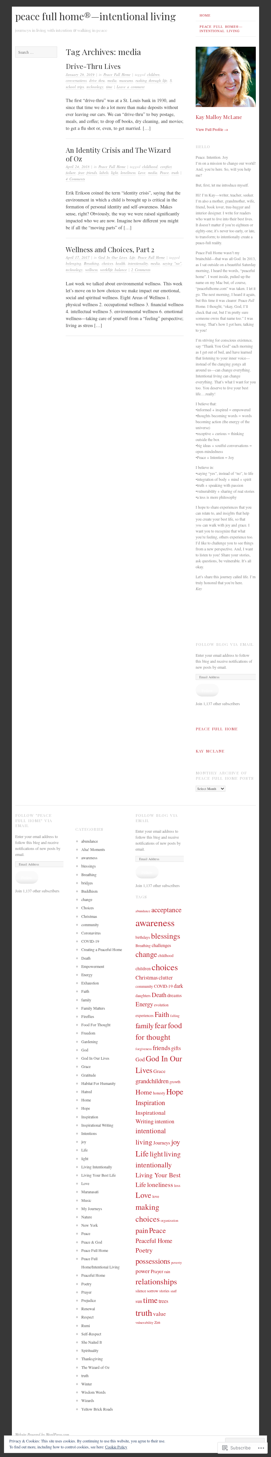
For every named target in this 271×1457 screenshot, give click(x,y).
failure (71, 172)
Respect (87, 1316)
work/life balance (113, 269)
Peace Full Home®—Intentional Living (221, 28)
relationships (156, 1281)
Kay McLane (210, 751)
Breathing (91, 263)
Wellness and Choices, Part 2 (110, 249)
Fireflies (87, 1016)
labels (103, 172)
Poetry (86, 1283)
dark (178, 985)
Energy (87, 974)
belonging (73, 263)
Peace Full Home (117, 74)
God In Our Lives (112, 257)
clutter (166, 977)
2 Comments (140, 269)
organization (169, 1220)
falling (174, 1015)
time (109, 86)
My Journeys (91, 1208)
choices (107, 263)
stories (164, 1290)
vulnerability (144, 1322)
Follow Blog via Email (224, 644)
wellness (91, 269)
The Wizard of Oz (95, 1367)
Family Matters (93, 1008)
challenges (161, 945)
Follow (207, 690)
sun (139, 1301)
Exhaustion (90, 982)
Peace (164, 172)
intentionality (138, 263)
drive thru (97, 80)
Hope (85, 1108)
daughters (143, 995)
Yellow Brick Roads (97, 1409)
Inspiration (89, 1116)
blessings (88, 866)
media (112, 80)
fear (81, 172)
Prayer (86, 1292)
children (153, 74)
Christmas (89, 916)
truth (175, 172)
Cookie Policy (116, 1446)
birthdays (143, 937)
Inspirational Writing (97, 1125)
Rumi (85, 1325)
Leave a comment (130, 86)
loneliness (128, 172)
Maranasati (89, 1191)
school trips (75, 86)
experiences (145, 1015)
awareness (89, 857)
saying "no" (172, 263)
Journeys (161, 1143)
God (84, 1049)
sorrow (152, 1290)
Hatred (86, 1091)
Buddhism (89, 891)
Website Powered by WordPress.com (42, 1434)
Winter (86, 1383)
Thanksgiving (92, 1358)
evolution (161, 1004)
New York (89, 1225)
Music (86, 1200)
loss (177, 1185)
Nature (86, 1216)
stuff (173, 1291)
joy (83, 1141)
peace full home (217, 728)
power (143, 1271)
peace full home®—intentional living (95, 16)
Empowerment (92, 966)
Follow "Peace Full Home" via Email (33, 820)
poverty (176, 1262)
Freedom (88, 1033)
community (90, 924)
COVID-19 (90, 941)
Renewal (88, 1308)
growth (175, 1081)
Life (132, 257)
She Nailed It (91, 1342)
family (86, 999)
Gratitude (88, 1075)
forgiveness (144, 1048)
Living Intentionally (96, 1166)
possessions (153, 1261)
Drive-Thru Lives (93, 66)
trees (163, 1300)
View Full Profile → (212, 129)
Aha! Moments (93, 849)
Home (205, 15)
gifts (176, 1048)
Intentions (89, 1133)
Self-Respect (91, 1333)
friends (92, 172)
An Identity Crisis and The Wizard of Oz (118, 154)
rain (167, 1271)
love (155, 1196)
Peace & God (91, 1242)
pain (142, 1230)
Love (141, 172)
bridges (87, 882)
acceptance (166, 909)
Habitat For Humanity (98, 1083)
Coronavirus (91, 932)
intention (164, 1121)
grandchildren (152, 1081)
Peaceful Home (93, 1275)
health (120, 263)
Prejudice (88, 1300)
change (86, 899)
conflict (166, 166)
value (159, 1313)
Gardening (89, 1041)
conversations (76, 80)
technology (95, 86)
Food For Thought (95, 1024)
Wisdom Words (93, 1392)
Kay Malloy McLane (219, 116)
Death (86, 958)
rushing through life (151, 80)
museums (126, 80)
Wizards (87, 1400)
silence (141, 1290)
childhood (150, 166)
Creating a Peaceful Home (101, 949)
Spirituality (89, 1350)
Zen (157, 1322)
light (114, 172)
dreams (174, 995)
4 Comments (75, 178)
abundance (89, 841)
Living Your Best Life (98, 1175)
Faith (85, 991)
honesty (159, 1093)
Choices (87, 907)
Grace (86, 1066)
